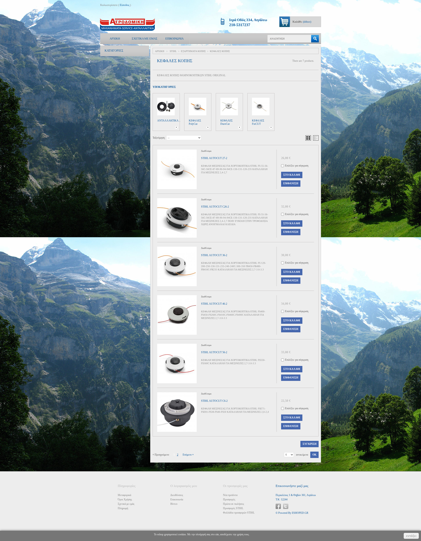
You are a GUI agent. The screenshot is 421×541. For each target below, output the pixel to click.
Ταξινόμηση (159, 137)
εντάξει (411, 535)
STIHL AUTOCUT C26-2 (215, 206)
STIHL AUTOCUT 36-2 (214, 255)
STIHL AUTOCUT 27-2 (214, 158)
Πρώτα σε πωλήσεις (233, 503)
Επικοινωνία (174, 38)
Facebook (278, 506)
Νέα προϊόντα (230, 495)
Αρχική (115, 38)
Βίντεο (173, 503)
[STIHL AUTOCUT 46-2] (177, 315)
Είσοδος (124, 5)
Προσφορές (229, 499)
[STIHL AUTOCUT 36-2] (177, 266)
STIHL (173, 51)
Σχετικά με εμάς (144, 38)
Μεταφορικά (124, 495)
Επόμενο (188, 454)
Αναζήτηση (315, 38)
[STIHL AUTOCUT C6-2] (177, 412)
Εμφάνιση (290, 183)
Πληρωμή (123, 508)
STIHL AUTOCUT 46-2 (214, 303)
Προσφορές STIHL (233, 508)
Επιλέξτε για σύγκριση (296, 165)
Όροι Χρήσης (125, 499)
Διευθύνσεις (176, 495)
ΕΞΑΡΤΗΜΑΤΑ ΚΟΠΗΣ (193, 51)
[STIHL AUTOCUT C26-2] (177, 218)
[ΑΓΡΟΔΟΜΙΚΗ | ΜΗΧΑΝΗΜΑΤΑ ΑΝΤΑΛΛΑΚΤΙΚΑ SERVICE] (127, 24)
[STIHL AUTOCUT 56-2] (177, 363)
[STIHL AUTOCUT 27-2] (177, 169)
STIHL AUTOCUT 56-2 (214, 352)
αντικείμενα (302, 454)
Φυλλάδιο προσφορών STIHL (239, 512)
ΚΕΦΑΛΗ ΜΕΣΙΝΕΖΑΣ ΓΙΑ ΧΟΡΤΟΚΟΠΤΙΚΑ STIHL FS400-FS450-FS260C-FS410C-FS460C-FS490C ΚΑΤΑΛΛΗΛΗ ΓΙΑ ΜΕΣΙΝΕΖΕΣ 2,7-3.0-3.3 (233, 314)
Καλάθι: (302, 21)
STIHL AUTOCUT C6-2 (214, 400)
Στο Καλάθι (291, 174)
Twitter (285, 506)
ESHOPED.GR (300, 512)
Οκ (314, 454)
